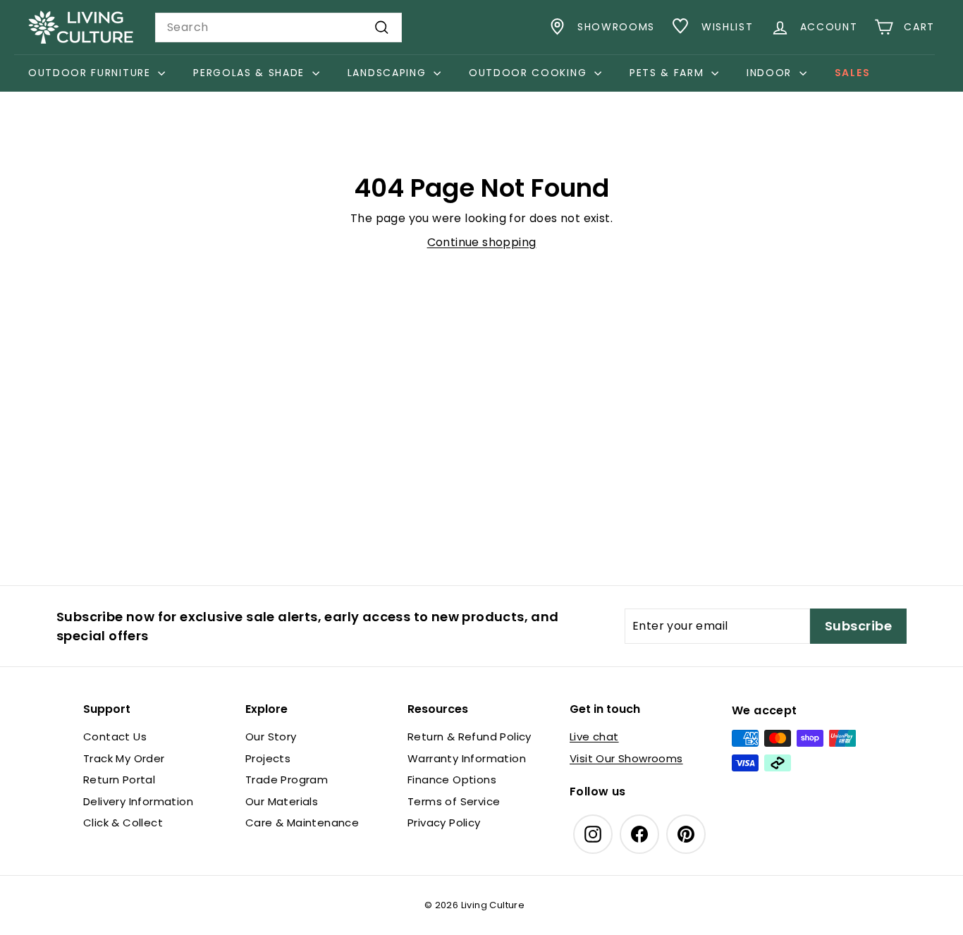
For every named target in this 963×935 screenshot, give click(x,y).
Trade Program (286, 779)
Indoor (771, 73)
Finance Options (451, 779)
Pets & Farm (669, 73)
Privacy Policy (444, 822)
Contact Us (115, 736)
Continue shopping (481, 242)
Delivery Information (138, 801)
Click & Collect (123, 822)
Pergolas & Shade (251, 73)
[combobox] (278, 27)
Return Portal (119, 779)
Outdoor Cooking (530, 73)
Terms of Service (453, 801)
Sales (852, 73)
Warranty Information (466, 758)
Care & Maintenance (302, 822)
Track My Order (124, 758)
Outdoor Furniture (91, 73)
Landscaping (389, 73)
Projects (267, 758)
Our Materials (281, 801)
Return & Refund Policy (469, 736)
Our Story (271, 736)
